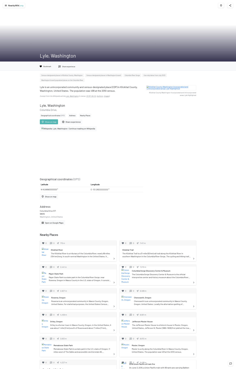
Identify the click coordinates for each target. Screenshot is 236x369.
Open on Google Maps (52, 222)
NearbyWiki (14, 5)
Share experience (71, 122)
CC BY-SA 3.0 (91, 96)
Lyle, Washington (72, 96)
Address (72, 115)
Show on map (48, 122)
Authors (100, 96)
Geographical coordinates (53, 115)
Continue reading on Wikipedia (82, 128)
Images (106, 96)
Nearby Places (85, 115)
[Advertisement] (91, 154)
